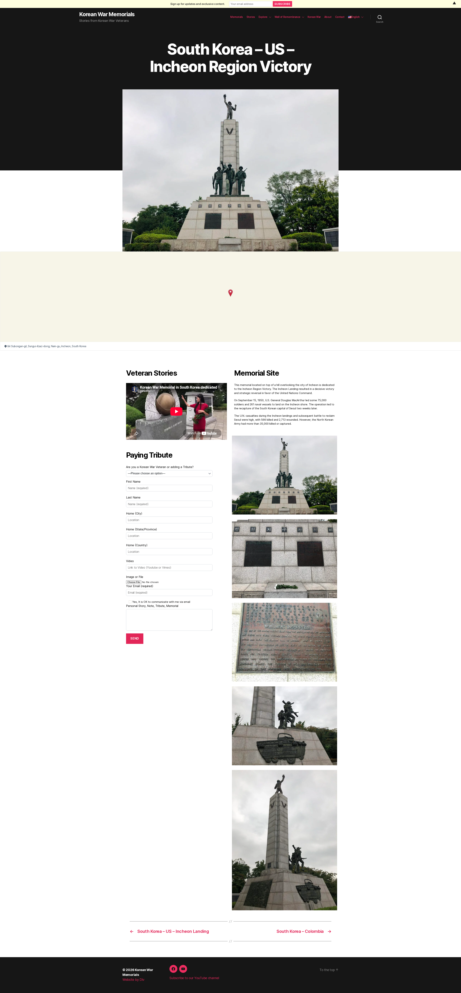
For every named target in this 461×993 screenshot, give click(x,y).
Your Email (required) (139, 586)
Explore (263, 16)
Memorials (236, 16)
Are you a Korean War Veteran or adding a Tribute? (160, 467)
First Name (133, 481)
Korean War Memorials (107, 14)
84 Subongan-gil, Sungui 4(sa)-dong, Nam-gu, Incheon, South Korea (46, 346)
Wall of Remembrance (287, 16)
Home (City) (134, 513)
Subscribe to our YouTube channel (194, 978)
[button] (230, 293)
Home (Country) (136, 545)
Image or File (134, 577)
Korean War (314, 16)
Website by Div (133, 979)
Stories (251, 16)
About (328, 16)
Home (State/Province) (141, 529)
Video (130, 561)
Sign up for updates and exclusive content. (197, 4)
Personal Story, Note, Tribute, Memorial (152, 606)
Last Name (133, 497)
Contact (339, 16)
